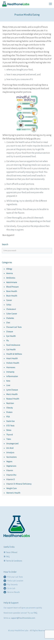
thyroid (9, 435)
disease (9, 332)
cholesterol (11, 309)
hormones (10, 367)
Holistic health (12, 363)
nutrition (10, 403)
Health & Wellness (14, 354)
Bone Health (11, 291)
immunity (10, 372)
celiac (8, 305)
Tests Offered (11, 552)
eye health (11, 336)
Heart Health (12, 358)
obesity (9, 408)
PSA (8, 417)
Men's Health (12, 394)
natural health (12, 399)
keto (8, 381)
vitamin (9, 470)
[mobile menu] (50, 4)
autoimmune (11, 282)
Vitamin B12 (11, 475)
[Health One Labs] (15, 4)
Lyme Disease (12, 390)
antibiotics (10, 278)
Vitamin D (10, 479)
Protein (9, 412)
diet (8, 323)
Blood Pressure (12, 287)
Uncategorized (12, 444)
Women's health (13, 493)
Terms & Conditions (14, 561)
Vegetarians (11, 466)
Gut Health (11, 349)
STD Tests (10, 426)
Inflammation (12, 376)
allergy (9, 269)
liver (8, 385)
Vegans (9, 461)
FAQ (8, 557)
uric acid (9, 448)
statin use (10, 421)
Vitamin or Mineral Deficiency (19, 484)
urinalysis (10, 452)
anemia (9, 273)
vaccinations (11, 457)
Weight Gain (11, 488)
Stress (8, 430)
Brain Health (11, 296)
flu (7, 340)
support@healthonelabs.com (23, 618)
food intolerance (13, 345)
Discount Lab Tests (14, 327)
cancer (9, 300)
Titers (8, 439)
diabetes (10, 318)
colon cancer (11, 314)
